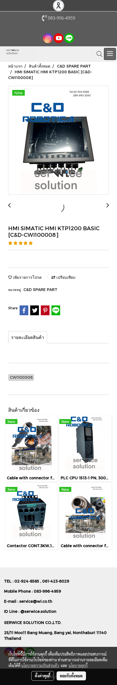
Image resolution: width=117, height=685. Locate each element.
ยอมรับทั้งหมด (71, 675)
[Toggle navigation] (110, 54)
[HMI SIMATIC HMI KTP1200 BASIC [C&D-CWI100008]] (58, 140)
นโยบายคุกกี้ (78, 665)
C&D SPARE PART (40, 289)
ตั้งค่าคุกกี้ (42, 675)
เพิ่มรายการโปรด (27, 277)
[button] (97, 54)
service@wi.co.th (35, 601)
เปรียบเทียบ (65, 277)
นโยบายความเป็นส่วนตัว (40, 665)
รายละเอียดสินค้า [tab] (27, 337)
